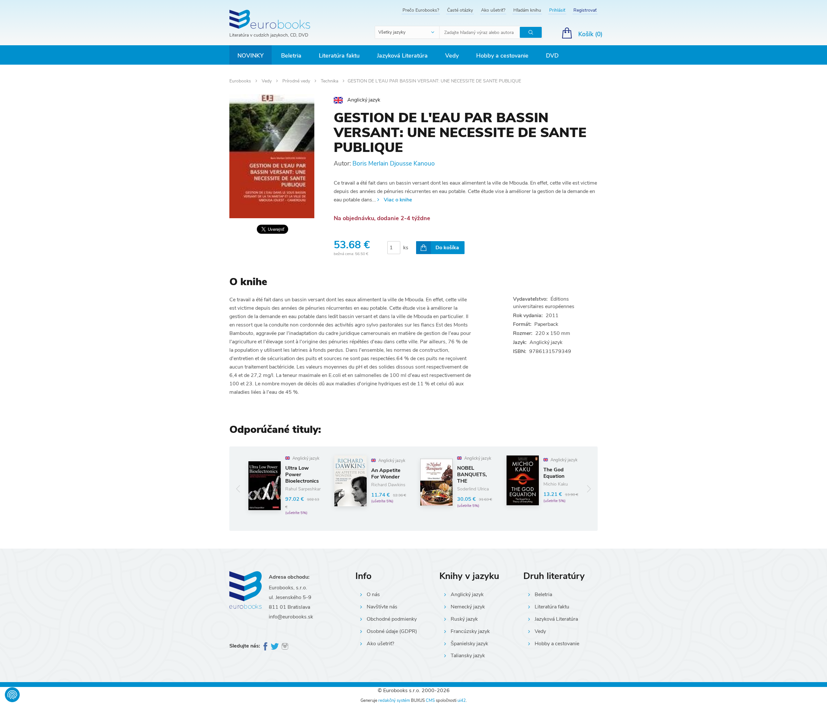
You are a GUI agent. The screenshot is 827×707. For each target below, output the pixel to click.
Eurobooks (240, 81)
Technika (330, 81)
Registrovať (585, 10)
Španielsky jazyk (469, 643)
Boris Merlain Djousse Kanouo (393, 163)
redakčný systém (394, 700)
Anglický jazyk (467, 594)
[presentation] (238, 489)
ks (405, 247)
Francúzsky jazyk (470, 631)
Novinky (250, 55)
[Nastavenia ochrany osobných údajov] (12, 694)
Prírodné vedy (296, 81)
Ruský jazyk (464, 619)
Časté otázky (460, 10)
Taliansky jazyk (468, 655)
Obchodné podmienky (392, 619)
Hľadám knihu (527, 10)
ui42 (461, 700)
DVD (552, 55)
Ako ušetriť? (493, 10)
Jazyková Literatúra (402, 55)
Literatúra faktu (339, 55)
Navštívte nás (382, 606)
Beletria (291, 55)
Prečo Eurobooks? (421, 10)
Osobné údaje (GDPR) (392, 631)
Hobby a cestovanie (502, 55)
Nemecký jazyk (468, 606)
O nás (373, 594)
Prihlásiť (557, 10)
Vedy (452, 55)
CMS (430, 700)
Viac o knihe (398, 199)
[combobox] (407, 32)
